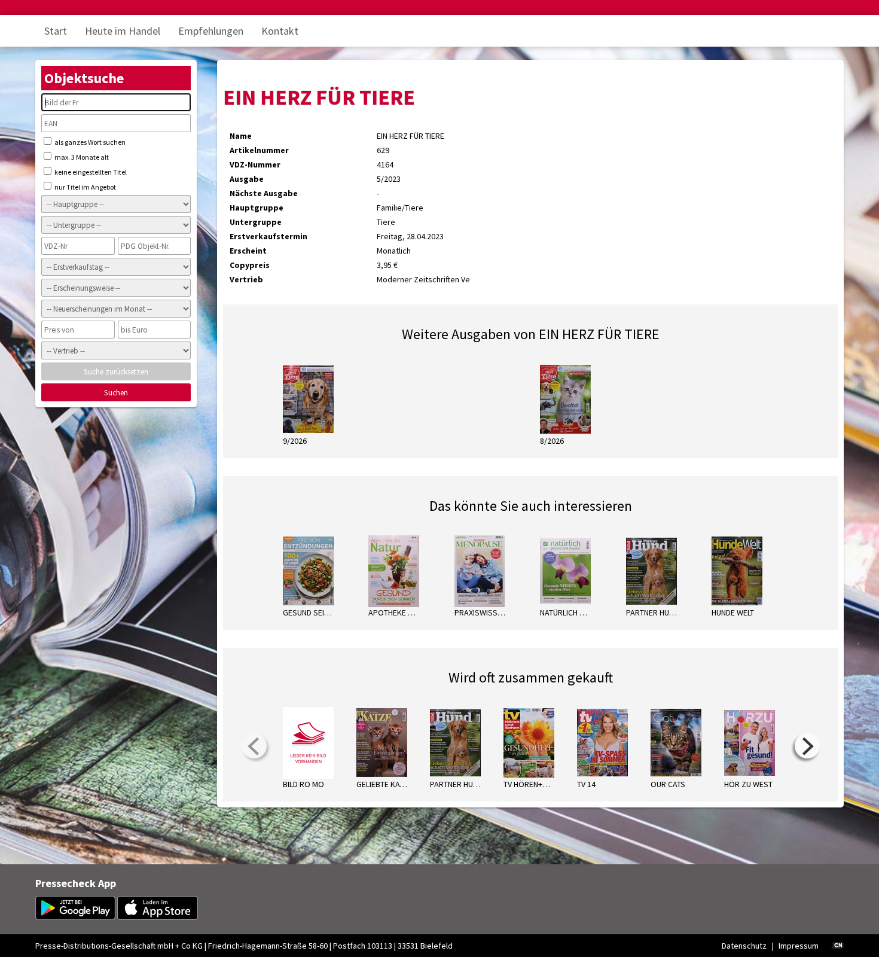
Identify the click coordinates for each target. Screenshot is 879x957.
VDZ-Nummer (255, 164)
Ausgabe (247, 178)
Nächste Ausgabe (264, 193)
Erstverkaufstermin (268, 236)
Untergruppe (256, 222)
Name (241, 135)
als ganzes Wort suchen (89, 142)
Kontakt (279, 31)
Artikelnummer (259, 150)
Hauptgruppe (256, 207)
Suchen (116, 393)
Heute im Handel (122, 31)
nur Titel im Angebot (84, 186)
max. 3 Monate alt (81, 157)
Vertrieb (246, 279)
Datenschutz (744, 945)
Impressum (799, 945)
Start (55, 31)
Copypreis (250, 265)
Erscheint (248, 250)
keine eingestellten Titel (90, 171)
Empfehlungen (210, 31)
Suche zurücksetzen (116, 372)
